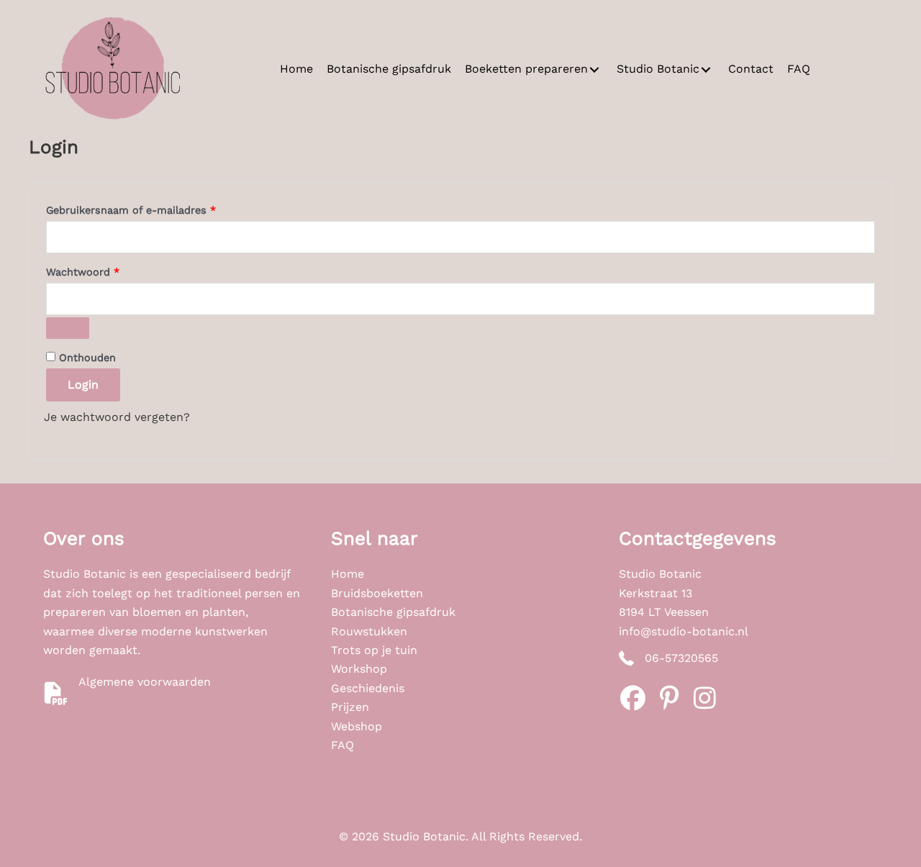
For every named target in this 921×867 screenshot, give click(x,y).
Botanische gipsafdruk (393, 612)
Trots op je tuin (374, 650)
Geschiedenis (367, 688)
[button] (633, 698)
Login (83, 384)
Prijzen (350, 707)
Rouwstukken (369, 631)
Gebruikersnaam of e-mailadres (148, 210)
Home (347, 574)
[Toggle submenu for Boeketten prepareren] (594, 69)
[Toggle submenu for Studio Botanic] (706, 69)
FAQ (342, 745)
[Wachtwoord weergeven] (67, 328)
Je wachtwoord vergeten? (117, 417)
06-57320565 (681, 658)
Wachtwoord (99, 271)
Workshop (359, 669)
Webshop (356, 726)
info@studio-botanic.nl (683, 631)
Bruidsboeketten (377, 593)
